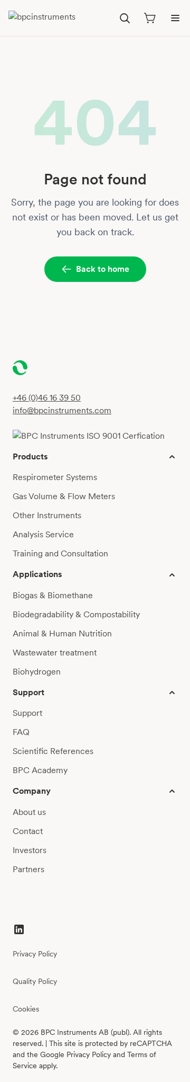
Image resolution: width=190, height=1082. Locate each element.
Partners (28, 869)
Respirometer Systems (55, 477)
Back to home (102, 269)
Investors (29, 850)
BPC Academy (40, 770)
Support (27, 713)
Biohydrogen (37, 672)
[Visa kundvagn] (150, 18)
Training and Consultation (60, 553)
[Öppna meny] (175, 18)
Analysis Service (43, 534)
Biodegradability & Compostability (76, 614)
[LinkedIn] (19, 929)
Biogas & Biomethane (53, 595)
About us (29, 812)
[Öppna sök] (124, 18)
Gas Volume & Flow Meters (64, 496)
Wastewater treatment (55, 653)
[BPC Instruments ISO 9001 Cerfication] (89, 436)
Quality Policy (35, 981)
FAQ (21, 732)
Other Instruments (47, 515)
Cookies (26, 1009)
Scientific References (53, 751)
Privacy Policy (35, 954)
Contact (28, 831)
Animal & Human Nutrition (62, 633)
